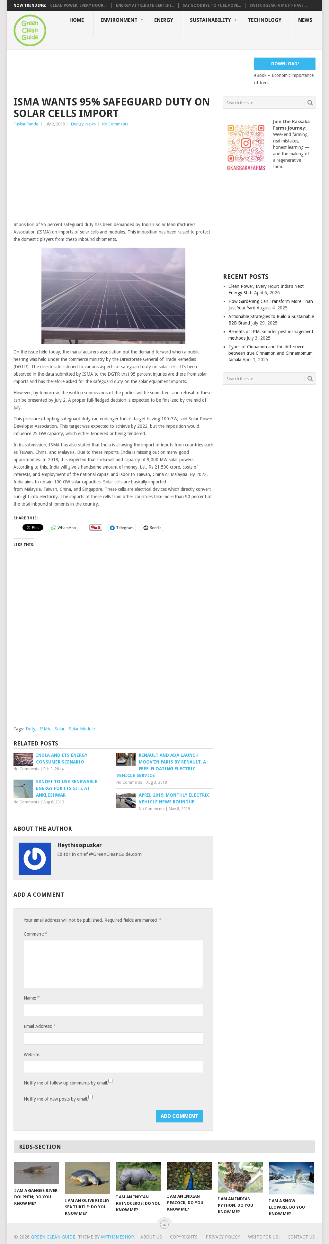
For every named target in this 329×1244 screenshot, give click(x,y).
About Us (151, 1236)
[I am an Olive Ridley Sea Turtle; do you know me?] (87, 1178)
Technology (264, 20)
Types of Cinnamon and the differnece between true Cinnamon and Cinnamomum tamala (270, 353)
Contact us (301, 1236)
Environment (119, 20)
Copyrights (184, 1236)
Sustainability (210, 20)
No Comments (115, 124)
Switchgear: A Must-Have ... (278, 5)
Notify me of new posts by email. (56, 1099)
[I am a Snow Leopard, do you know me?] (291, 1178)
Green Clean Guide (53, 1236)
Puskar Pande (25, 124)
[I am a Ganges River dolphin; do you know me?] (36, 1173)
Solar (60, 728)
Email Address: (39, 1026)
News (305, 20)
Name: (31, 998)
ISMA (45, 728)
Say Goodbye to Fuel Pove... (212, 5)
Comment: (35, 934)
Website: (32, 1054)
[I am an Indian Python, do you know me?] (240, 1177)
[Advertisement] (130, 72)
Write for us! (264, 1236)
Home (76, 20)
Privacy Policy (223, 1236)
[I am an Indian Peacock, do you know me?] (189, 1176)
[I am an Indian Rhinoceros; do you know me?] (138, 1176)
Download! (285, 63)
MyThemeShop (117, 1236)
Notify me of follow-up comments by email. (66, 1082)
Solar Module (82, 728)
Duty (30, 728)
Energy (163, 20)
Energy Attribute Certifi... (145, 5)
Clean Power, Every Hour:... (78, 5)
